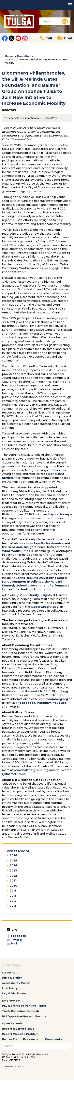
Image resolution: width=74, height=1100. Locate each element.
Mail (13, 943)
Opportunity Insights (36, 595)
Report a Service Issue (18, 1028)
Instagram (44, 703)
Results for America (49, 543)
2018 (13, 895)
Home (9, 56)
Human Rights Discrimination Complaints (32, 1039)
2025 (13, 860)
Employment (11, 1000)
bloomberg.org (56, 699)
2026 (13, 855)
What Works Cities (16, 551)
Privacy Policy (12, 977)
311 (23, 1066)
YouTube (60, 703)
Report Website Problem (20, 1033)
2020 (13, 885)
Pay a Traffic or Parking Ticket (24, 1005)
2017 (13, 900)
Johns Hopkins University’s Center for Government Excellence (34, 580)
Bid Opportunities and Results (24, 1016)
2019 (13, 890)
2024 (13, 865)
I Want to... (10, 972)
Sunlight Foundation (35, 589)
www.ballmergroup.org (31, 770)
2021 (13, 880)
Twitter (14, 706)
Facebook (27, 703)
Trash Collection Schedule (21, 1011)
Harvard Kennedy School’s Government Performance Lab (35, 585)
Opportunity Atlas (44, 606)
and (67, 543)
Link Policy (10, 988)
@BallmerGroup (14, 774)
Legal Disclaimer (14, 993)
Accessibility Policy (16, 982)
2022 (13, 875)
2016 (13, 905)
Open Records (12, 1023)
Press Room (25, 56)
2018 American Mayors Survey (47, 514)
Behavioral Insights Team (27, 547)
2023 (13, 870)
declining (26, 470)
